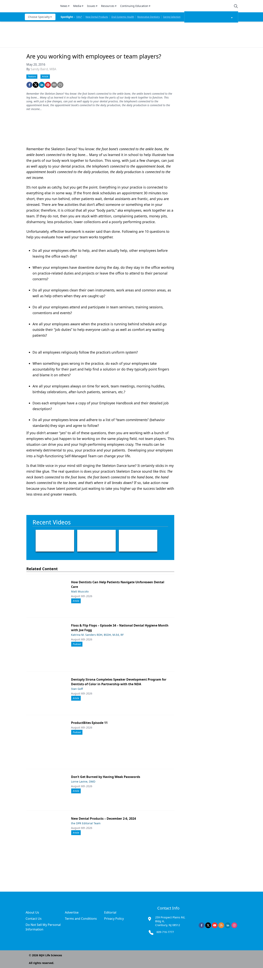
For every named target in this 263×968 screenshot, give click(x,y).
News (63, 6)
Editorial (110, 912)
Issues (91, 6)
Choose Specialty (39, 17)
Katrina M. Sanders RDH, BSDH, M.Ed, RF (97, 635)
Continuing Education (134, 6)
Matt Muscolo (80, 591)
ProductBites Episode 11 (89, 723)
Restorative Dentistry (148, 16)
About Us (32, 912)
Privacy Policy (114, 918)
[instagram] (234, 925)
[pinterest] (48, 85)
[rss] (221, 925)
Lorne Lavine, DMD (83, 781)
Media (77, 6)
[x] (208, 925)
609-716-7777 (165, 932)
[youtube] (215, 925)
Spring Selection (171, 16)
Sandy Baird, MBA (43, 69)
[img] (40, 6)
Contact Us (34, 918)
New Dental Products (96, 16)
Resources (107, 6)
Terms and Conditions (81, 918)
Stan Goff (77, 689)
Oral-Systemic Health (122, 16)
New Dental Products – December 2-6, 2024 (103, 818)
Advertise (72, 912)
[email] (54, 85)
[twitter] (36, 85)
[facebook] (29, 85)
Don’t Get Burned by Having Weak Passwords (105, 777)
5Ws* (79, 16)
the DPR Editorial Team (86, 823)
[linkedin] (42, 85)
